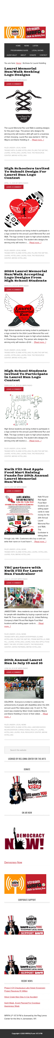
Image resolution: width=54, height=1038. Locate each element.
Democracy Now (13, 862)
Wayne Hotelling (19, 155)
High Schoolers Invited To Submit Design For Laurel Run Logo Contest (26, 173)
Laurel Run (26, 153)
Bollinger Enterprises (26, 636)
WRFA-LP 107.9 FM (27, 12)
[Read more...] (38, 139)
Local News (21, 147)
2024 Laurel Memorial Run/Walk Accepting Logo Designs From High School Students (25, 276)
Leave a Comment (13, 84)
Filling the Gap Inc (40, 150)
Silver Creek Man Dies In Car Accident (20, 996)
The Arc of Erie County (19, 644)
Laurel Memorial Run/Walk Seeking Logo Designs (22, 72)
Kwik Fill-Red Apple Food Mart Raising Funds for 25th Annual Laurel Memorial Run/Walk (26, 476)
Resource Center (33, 732)
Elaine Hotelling (23, 150)
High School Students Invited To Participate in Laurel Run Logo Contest (26, 375)
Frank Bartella (38, 639)
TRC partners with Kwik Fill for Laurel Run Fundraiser (23, 571)
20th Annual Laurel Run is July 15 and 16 (23, 661)
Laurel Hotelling (12, 153)
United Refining (18, 647)
